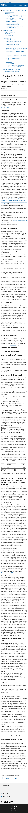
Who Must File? (8, 33)
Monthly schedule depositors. (14, 58)
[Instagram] (7, 801)
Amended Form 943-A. (11, 27)
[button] (20, 5)
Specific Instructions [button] (7, 38)
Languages (5, 793)
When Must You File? (9, 35)
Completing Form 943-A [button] (10, 39)
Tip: (9, 46)
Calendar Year (9, 43)
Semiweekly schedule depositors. (15, 56)
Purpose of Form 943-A (10, 32)
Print (15, 778)
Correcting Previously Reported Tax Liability (16, 55)
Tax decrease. (11, 63)
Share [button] (7, 778)
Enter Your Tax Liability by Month (13, 44)
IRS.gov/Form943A (5, 107)
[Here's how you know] (14, 1)
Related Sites (6, 796)
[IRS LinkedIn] (10, 801)
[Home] (4, 5)
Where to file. (11, 60)
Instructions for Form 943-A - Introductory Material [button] (14, 10)
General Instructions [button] (7, 30)
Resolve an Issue (7, 791)
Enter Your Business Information (13, 41)
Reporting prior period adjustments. (14, 26)
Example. (10, 53)
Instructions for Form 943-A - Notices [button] (11, 69)
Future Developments (9, 12)
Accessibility (14, 811)
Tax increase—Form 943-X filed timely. (16, 65)
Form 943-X (9, 62)
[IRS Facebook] (2, 801)
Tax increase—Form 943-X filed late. (16, 66)
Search (15, 5)
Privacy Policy (14, 808)
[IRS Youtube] (12, 801)
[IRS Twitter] (5, 801)
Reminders (7, 13)
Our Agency (6, 785)
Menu (25, 5)
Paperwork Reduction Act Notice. (12, 71)
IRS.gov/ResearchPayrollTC (14, 199)
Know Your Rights (7, 788)
